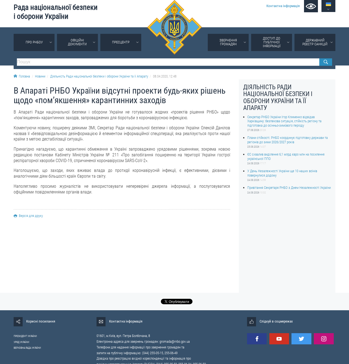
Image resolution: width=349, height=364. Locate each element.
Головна (24, 76)
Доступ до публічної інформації (272, 42)
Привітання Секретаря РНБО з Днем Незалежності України (289, 188)
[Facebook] (257, 338)
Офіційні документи (77, 42)
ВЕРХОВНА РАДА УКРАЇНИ (27, 348)
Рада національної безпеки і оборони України (56, 12)
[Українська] (328, 4)
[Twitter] (301, 338)
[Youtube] (279, 338)
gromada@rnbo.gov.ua (175, 341)
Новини (40, 76)
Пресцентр (121, 42)
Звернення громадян (228, 42)
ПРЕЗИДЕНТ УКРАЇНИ (25, 336)
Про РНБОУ (34, 42)
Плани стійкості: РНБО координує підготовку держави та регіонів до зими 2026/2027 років (287, 140)
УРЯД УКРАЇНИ (21, 342)
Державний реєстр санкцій (314, 42)
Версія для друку (31, 216)
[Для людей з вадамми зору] (311, 6)
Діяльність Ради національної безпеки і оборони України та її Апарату (99, 76)
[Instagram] (323, 338)
